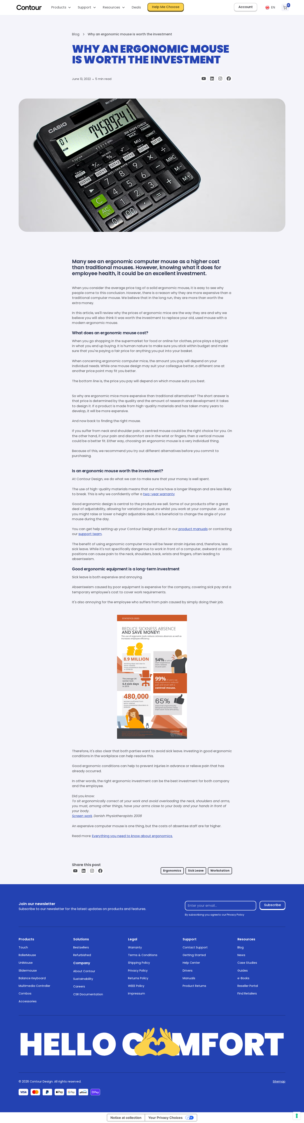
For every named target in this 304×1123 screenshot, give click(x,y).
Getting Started (194, 955)
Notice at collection (125, 1118)
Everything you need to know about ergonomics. (132, 836)
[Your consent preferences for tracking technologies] (297, 1116)
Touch (23, 947)
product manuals (193, 529)
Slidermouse (28, 970)
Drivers (188, 970)
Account (245, 7)
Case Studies (247, 963)
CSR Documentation (88, 994)
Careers (79, 986)
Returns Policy (138, 978)
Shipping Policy (139, 963)
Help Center (191, 963)
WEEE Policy (136, 986)
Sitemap (279, 1081)
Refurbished (82, 955)
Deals (136, 7)
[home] (29, 7)
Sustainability (83, 979)
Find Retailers (247, 993)
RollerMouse (27, 955)
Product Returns (194, 986)
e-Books (243, 978)
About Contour (84, 971)
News (241, 955)
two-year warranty (159, 494)
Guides (242, 970)
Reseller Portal (247, 986)
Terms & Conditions (142, 955)
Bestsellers (81, 947)
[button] (61, 7)
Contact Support (195, 947)
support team (90, 534)
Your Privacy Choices (165, 1118)
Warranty (135, 947)
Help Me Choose (165, 7)
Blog (240, 947)
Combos (25, 993)
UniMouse (26, 963)
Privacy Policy (138, 970)
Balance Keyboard (32, 978)
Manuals (189, 978)
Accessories (28, 1001)
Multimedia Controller (34, 986)
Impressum (136, 993)
